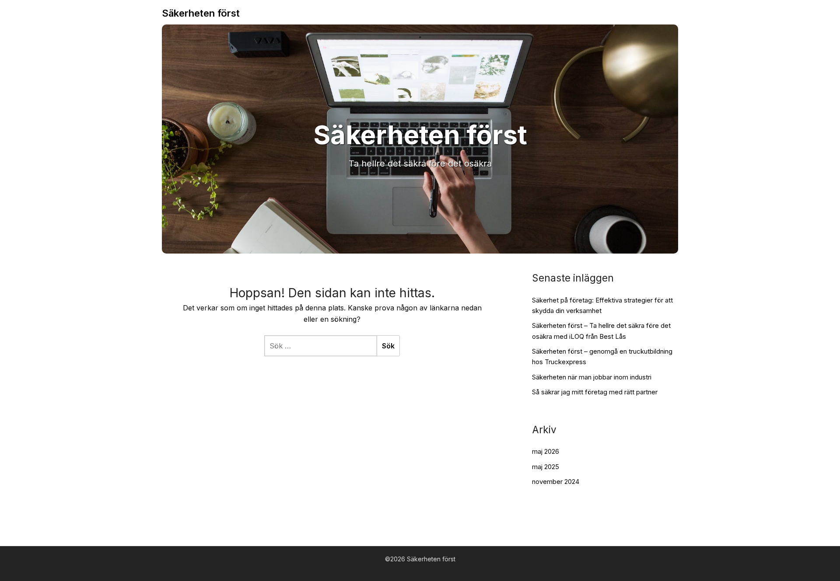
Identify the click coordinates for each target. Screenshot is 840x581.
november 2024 (555, 481)
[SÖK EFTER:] (320, 345)
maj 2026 (545, 451)
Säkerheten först (201, 13)
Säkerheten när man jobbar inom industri (591, 377)
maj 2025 (545, 467)
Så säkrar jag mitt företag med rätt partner (595, 392)
